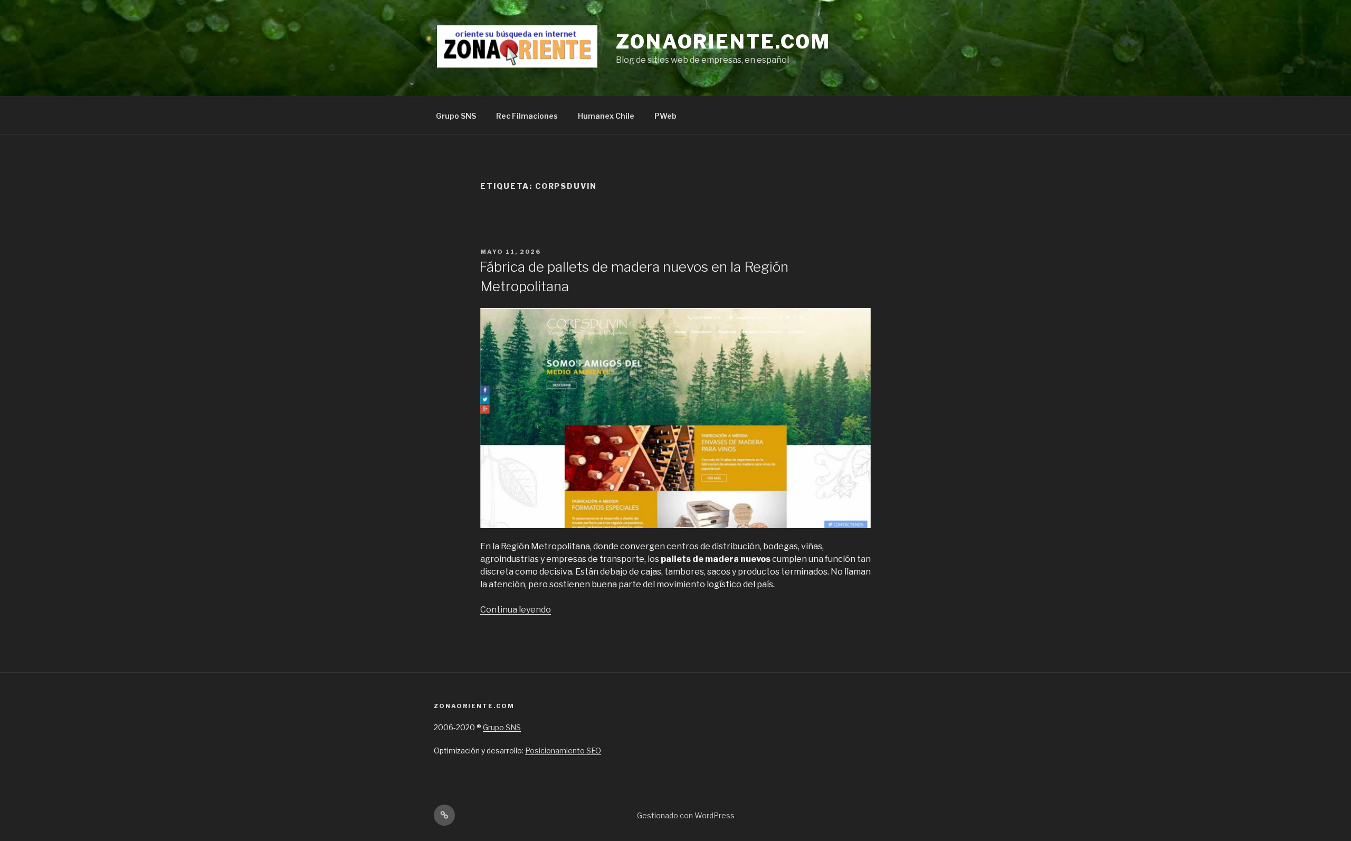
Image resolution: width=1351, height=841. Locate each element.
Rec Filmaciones (527, 115)
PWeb (665, 115)
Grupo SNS (456, 115)
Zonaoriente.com (723, 41)
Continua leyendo (515, 610)
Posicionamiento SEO (563, 750)
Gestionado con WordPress (686, 815)
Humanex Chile (606, 115)
